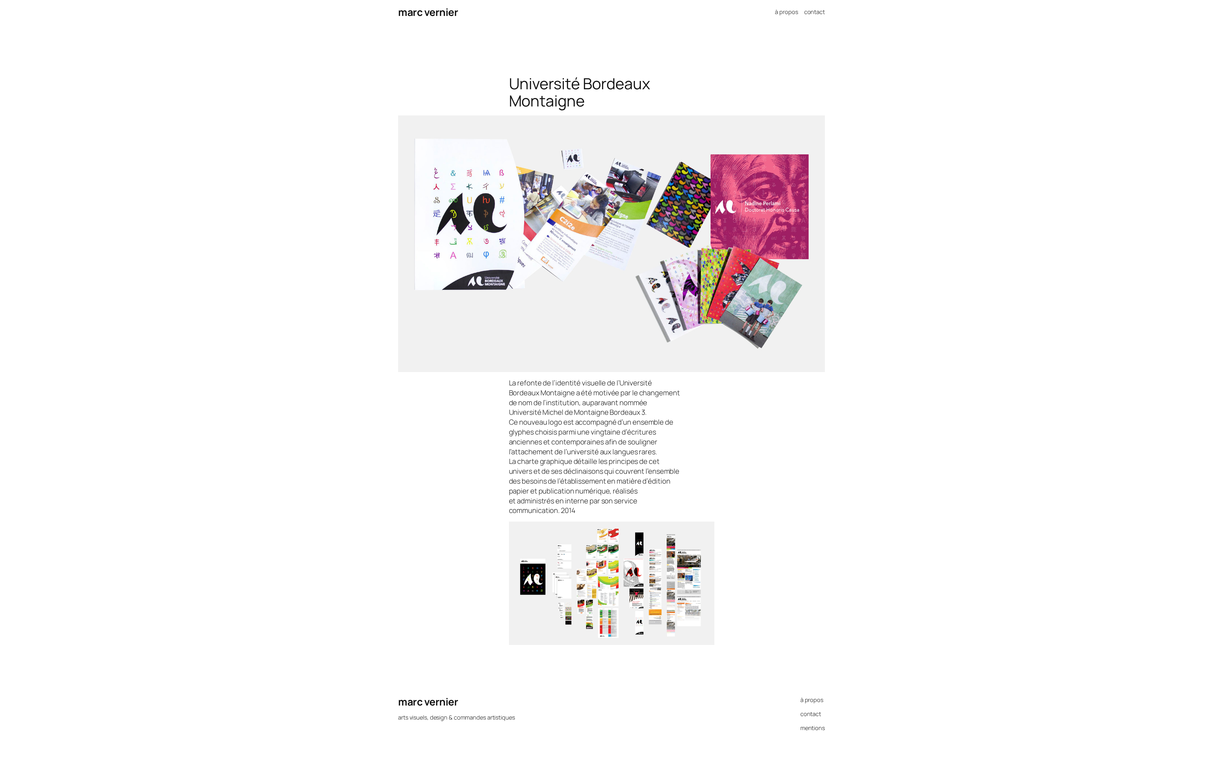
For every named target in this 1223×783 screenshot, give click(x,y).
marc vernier (428, 12)
